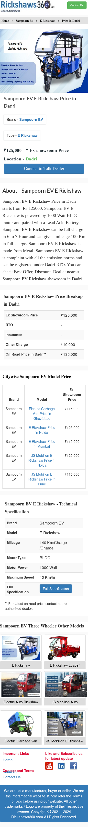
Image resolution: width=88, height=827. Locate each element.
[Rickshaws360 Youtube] (49, 765)
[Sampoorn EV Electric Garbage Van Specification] (20, 724)
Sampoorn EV (31, 119)
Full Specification (56, 588)
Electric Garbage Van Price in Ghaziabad (42, 413)
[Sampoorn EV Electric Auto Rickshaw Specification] (20, 684)
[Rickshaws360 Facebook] (73, 765)
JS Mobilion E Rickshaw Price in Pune (41, 479)
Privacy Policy (14, 800)
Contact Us (12, 776)
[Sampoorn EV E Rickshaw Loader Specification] (64, 648)
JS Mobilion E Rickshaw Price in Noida (41, 460)
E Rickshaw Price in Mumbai (42, 444)
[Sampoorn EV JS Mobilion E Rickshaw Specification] (64, 724)
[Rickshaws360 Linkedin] (61, 765)
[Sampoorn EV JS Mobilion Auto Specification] (64, 684)
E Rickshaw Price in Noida (42, 430)
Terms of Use (13, 788)
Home (7, 759)
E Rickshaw (28, 135)
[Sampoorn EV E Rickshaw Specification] (20, 648)
